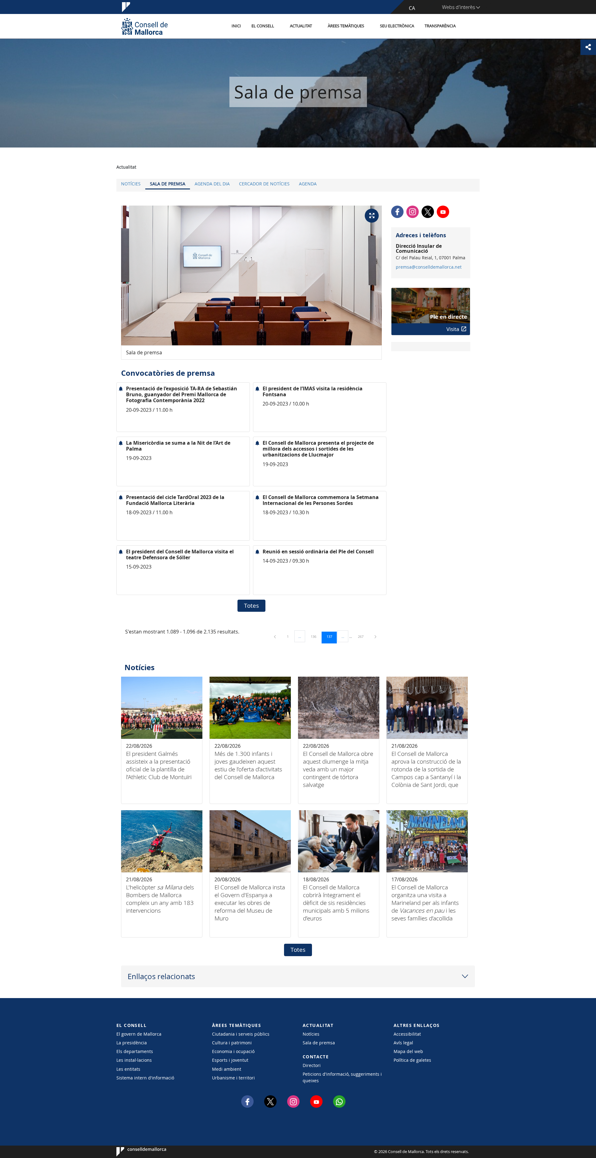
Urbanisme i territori (233, 1078)
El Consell (262, 26)
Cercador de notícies (264, 184)
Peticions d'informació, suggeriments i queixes (342, 1077)
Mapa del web (408, 1051)
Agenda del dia (212, 184)
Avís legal (403, 1043)
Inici (236, 26)
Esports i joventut (230, 1060)
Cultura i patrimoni (232, 1043)
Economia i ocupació (233, 1051)
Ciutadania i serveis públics (240, 1034)
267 (363, 636)
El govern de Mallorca (138, 1034)
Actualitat (301, 26)
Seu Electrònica (397, 26)
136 (315, 636)
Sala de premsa (167, 184)
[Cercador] (467, 26)
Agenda (308, 184)
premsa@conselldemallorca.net (429, 267)
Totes (251, 606)
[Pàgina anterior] (275, 636)
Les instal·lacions (134, 1060)
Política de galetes (412, 1060)
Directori (312, 1065)
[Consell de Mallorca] (144, 26)
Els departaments (134, 1051)
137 (331, 636)
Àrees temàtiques (346, 26)
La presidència (131, 1043)
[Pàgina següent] (375, 636)
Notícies (131, 184)
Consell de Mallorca (135, 1152)
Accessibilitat (407, 1034)
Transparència (440, 26)
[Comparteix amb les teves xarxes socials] (588, 47)
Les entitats (128, 1069)
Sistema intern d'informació (145, 1078)
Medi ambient (226, 1069)
